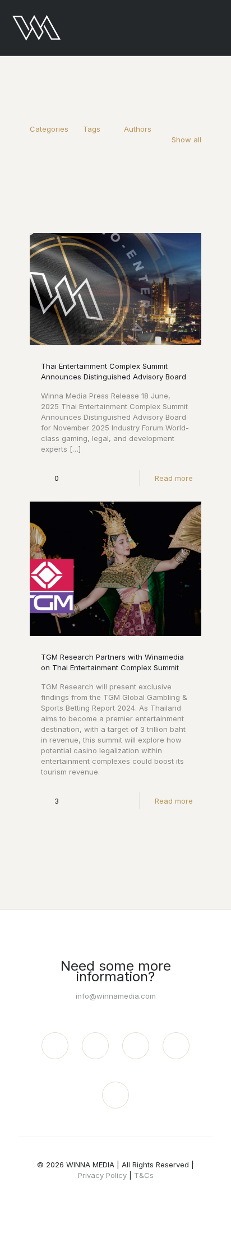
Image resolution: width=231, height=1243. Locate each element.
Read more (174, 478)
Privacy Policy (102, 1175)
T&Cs (144, 1175)
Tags (91, 128)
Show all (186, 139)
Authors (137, 128)
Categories (49, 128)
